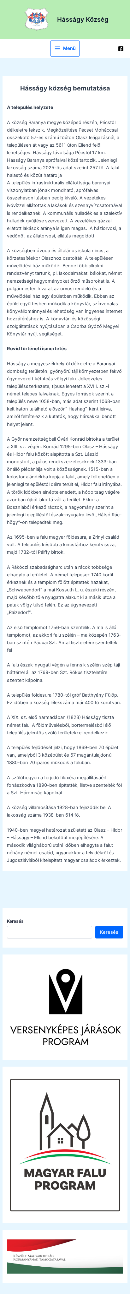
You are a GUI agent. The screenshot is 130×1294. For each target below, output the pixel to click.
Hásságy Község (83, 19)
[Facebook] (121, 49)
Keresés (15, 921)
